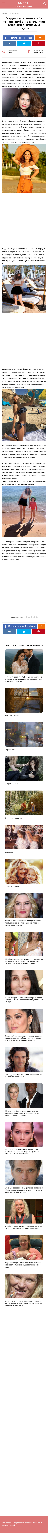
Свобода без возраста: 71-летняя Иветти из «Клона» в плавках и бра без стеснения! (23, 1227)
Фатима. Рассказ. (12, 715)
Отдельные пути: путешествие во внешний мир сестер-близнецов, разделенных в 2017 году (24, 1265)
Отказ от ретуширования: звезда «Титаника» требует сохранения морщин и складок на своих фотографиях (23, 923)
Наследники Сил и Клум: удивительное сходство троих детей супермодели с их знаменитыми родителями (22, 1113)
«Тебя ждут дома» (12, 886)
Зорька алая (10, 749)
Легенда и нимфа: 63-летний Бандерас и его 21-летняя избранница (23, 1076)
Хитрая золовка (11, 784)
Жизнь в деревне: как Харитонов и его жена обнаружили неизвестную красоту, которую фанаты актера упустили (24, 1190)
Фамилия (9, 852)
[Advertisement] (24, 220)
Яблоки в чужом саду (14, 818)
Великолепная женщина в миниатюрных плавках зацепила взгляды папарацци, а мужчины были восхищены (22, 1151)
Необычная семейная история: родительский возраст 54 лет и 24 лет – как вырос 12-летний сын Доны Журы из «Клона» (24, 961)
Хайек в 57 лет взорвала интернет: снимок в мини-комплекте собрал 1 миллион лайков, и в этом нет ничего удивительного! (24, 1038)
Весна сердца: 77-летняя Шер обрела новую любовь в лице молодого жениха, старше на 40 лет (24, 1000)
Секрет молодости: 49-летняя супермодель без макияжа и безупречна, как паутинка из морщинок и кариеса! (23, 1303)
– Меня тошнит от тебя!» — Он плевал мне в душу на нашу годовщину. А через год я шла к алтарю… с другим (23, 679)
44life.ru (24, 3)
